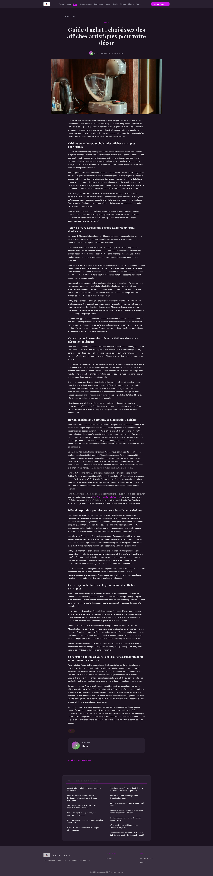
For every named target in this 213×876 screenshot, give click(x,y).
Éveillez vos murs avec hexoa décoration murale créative (125, 819)
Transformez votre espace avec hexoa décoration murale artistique (81, 806)
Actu (69, 4)
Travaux (139, 4)
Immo (108, 4)
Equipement (98, 4)
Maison (123, 4)
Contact (143, 862)
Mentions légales (146, 858)
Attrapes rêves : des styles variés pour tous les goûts (127, 804)
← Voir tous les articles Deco (79, 760)
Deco (75, 4)
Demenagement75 (61, 855)
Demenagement (86, 4)
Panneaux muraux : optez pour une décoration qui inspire (85, 821)
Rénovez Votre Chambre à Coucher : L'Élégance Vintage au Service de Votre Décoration (82, 797)
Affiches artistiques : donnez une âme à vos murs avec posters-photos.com (126, 811)
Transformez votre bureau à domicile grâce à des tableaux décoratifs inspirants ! (127, 789)
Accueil (62, 4)
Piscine (131, 4)
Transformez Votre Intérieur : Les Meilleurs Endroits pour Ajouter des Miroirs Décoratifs (127, 833)
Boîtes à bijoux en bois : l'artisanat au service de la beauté (84, 789)
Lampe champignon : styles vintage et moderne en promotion (81, 814)
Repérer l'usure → (160, 4)
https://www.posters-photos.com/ (106, 497)
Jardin (115, 4)
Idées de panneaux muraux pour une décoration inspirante (124, 796)
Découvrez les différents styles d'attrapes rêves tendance (83, 828)
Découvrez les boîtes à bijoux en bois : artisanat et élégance (124, 826)
